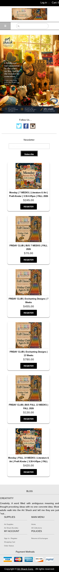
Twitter (19, 126)
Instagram (32, 126)
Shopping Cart (9, 542)
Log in (43, 2)
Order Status (9, 546)
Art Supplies (8, 524)
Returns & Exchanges (39, 538)
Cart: (55, 2)
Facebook (26, 126)
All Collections (36, 528)
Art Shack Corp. (25, 569)
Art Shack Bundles (11, 528)
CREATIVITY (6, 498)
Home (33, 524)
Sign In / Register (10, 538)
